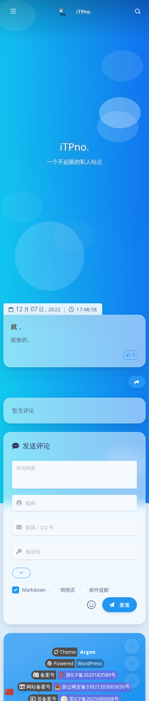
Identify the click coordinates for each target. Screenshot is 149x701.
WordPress (90, 663)
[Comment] (132, 646)
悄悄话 (67, 589)
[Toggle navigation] (138, 11)
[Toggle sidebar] (13, 11)
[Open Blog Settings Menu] (132, 681)
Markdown (34, 589)
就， (17, 326)
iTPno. (83, 11)
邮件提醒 (99, 589)
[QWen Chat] (132, 663)
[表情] (91, 605)
